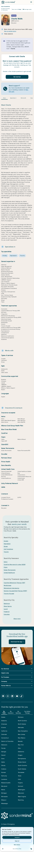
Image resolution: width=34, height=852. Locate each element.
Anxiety (6, 541)
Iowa (2, 758)
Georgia (3, 751)
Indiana (3, 769)
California (4, 731)
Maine (3, 789)
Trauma (6, 552)
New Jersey (21, 734)
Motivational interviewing (11, 588)
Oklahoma (21, 751)
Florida (3, 748)
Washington (21, 789)
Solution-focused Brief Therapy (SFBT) (15, 591)
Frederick (6, 611)
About (4, 98)
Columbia (7, 614)
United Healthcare (9, 572)
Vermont (20, 786)
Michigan (4, 793)
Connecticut (5, 738)
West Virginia (22, 796)
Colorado (4, 734)
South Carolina (22, 765)
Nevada (20, 741)
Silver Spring (8, 606)
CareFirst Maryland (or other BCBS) (14, 564)
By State (4, 712)
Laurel (6, 609)
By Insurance (11, 712)
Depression (7, 543)
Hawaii (3, 755)
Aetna (5, 562)
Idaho (3, 762)
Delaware (4, 745)
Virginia (20, 782)
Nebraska (21, 727)
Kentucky (4, 776)
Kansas (3, 772)
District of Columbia (7, 741)
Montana (20, 717)
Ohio (19, 748)
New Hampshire (23, 731)
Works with (23, 98)
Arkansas (4, 724)
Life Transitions (8, 549)
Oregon (20, 755)
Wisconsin (21, 793)
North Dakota (22, 724)
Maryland (4, 786)
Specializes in (13, 98)
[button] (17, 641)
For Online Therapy (27, 712)
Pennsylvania (22, 758)
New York (21, 745)
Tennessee (21, 772)
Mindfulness (7, 585)
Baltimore (7, 603)
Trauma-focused (9, 593)
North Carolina (22, 720)
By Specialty (18, 712)
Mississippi (4, 803)
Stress (6, 546)
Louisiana (4, 779)
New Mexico (21, 738)
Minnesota (4, 796)
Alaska (3, 717)
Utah (19, 779)
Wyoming (21, 800)
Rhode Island (22, 762)
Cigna (5, 567)
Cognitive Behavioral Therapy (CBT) (14, 582)
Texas (19, 776)
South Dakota (22, 769)
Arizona (3, 727)
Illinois (3, 765)
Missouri (3, 800)
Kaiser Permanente (9, 570)
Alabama (4, 720)
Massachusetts (5, 782)
